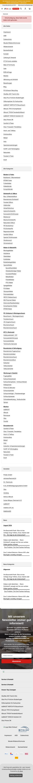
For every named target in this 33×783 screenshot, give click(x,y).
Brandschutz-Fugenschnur (11, 351)
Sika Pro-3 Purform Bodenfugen (11, 699)
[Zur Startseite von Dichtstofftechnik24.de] (7, 9)
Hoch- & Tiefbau (8, 434)
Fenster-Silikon (8, 202)
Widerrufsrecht (10, 747)
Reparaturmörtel (8, 231)
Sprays (5, 402)
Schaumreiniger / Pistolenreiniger (14, 393)
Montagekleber (8, 250)
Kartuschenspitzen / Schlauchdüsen (15, 382)
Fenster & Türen (8, 455)
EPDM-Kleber (7, 309)
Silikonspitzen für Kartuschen (10, 703)
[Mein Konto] (25, 8)
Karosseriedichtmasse (10, 338)
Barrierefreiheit (22, 747)
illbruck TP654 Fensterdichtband (11, 713)
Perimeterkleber (8, 294)
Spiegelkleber (7, 285)
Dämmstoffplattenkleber (11, 303)
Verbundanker (7, 366)
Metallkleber (10, 277)
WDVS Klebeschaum (10, 297)
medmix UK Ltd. (8, 508)
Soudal (5, 421)
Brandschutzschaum (10, 328)
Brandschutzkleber (9, 354)
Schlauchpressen (9, 396)
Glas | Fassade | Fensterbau (12, 431)
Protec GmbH (7, 475)
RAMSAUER (7, 511)
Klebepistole (7, 385)
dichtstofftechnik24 (9, 478)
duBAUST (6, 409)
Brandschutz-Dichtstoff (11, 199)
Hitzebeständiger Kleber (13, 271)
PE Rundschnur (8, 226)
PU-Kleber (6, 288)
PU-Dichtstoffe (8, 229)
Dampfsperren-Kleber (10, 306)
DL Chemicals (7, 482)
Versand (27, 767)
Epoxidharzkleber (11, 268)
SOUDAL (6, 493)
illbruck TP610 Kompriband (10, 710)
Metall (5, 440)
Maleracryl (6, 217)
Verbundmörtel (8, 369)
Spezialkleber (7, 265)
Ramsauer (6, 415)
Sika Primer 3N (6, 720)
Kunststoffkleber (11, 274)
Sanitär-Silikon (8, 234)
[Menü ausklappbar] (2, 9)
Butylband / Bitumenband (11, 177)
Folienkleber (7, 183)
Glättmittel (6, 205)
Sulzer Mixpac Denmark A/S (12, 500)
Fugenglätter (7, 376)
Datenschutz (24, 735)
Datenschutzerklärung (11, 646)
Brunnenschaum (8, 325)
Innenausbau (7, 437)
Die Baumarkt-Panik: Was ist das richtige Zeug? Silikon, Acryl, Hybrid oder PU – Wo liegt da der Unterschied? (16, 533)
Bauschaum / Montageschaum (13, 316)
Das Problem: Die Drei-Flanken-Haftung (17, 547)
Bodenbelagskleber (9, 262)
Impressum (8, 735)
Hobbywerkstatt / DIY (10, 335)
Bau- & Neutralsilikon (10, 196)
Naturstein (6, 452)
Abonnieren (16, 661)
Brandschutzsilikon (9, 360)
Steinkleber (7, 256)
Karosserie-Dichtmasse (10, 214)
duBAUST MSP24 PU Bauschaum (12, 706)
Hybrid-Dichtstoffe (9, 211)
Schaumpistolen (8, 391)
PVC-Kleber (9, 283)
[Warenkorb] (29, 9)
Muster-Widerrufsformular (16, 741)
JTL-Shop (20, 771)
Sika (4, 418)
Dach (5, 458)
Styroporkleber (8, 291)
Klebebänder (7, 186)
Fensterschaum (8, 319)
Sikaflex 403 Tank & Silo (9, 696)
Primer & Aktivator (9, 388)
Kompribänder (8, 189)
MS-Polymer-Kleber (9, 300)
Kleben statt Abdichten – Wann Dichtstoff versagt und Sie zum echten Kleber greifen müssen (15, 542)
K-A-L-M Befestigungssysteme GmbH (15, 486)
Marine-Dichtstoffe (9, 220)
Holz (4, 443)
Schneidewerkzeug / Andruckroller (14, 399)
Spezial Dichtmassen (10, 237)
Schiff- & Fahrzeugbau (10, 449)
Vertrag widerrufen (16, 775)
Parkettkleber (10, 280)
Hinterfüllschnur (8, 208)
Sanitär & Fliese (8, 428)
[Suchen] (21, 8)
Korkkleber (6, 259)
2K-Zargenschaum (9, 322)
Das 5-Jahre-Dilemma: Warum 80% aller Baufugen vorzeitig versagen (16, 554)
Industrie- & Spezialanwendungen (14, 446)
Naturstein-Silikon (9, 223)
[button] (16, 679)
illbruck (5, 412)
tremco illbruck (8, 497)
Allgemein (6, 569)
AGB (16, 735)
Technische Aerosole (10, 344)
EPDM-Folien (7, 180)
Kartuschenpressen (9, 379)
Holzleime (6, 253)
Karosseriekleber (8, 341)
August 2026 (7, 525)
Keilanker (6, 363)
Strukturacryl (7, 240)
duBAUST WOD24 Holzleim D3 (11, 717)
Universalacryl (8, 243)
